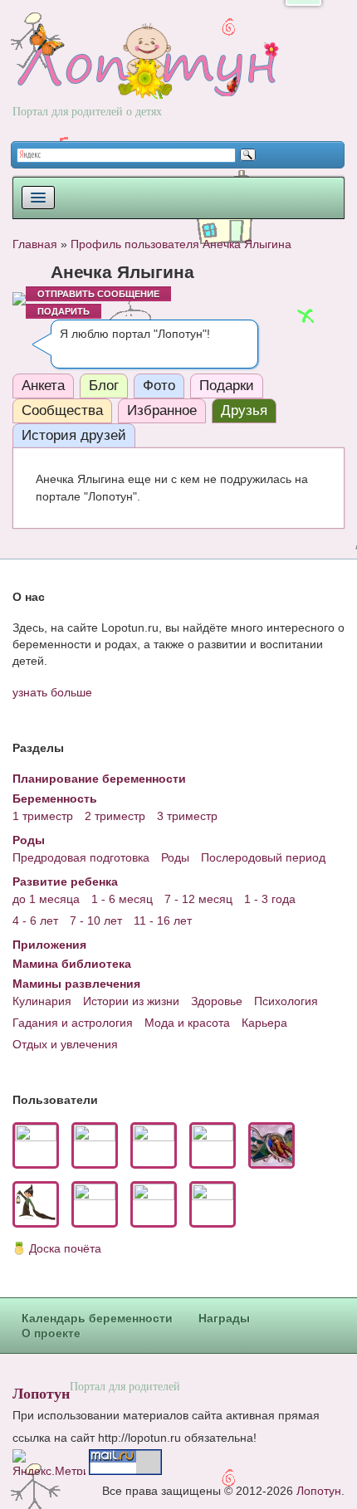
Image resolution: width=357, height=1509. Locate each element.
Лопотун (41, 1393)
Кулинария (41, 1001)
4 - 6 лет (35, 920)
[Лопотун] (145, 76)
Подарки (226, 385)
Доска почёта (65, 1248)
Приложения (49, 944)
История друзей (74, 435)
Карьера (264, 1022)
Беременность (54, 798)
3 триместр (187, 816)
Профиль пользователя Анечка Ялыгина (181, 244)
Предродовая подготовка (80, 857)
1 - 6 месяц (122, 899)
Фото (159, 385)
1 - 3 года (270, 899)
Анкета (43, 385)
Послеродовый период (263, 857)
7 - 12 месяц (198, 899)
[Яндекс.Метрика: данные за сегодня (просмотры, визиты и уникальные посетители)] (49, 1462)
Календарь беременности (97, 1318)
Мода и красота (187, 1022)
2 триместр (115, 816)
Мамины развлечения (76, 983)
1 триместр (42, 816)
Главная (34, 244)
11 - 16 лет (163, 920)
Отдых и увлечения (65, 1044)
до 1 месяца (46, 899)
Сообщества (62, 410)
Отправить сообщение (98, 294)
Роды (28, 840)
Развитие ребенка (65, 881)
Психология (286, 1001)
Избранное (162, 410)
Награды (224, 1318)
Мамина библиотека (71, 963)
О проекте (51, 1333)
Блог (104, 385)
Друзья (244, 410)
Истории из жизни (131, 1001)
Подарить (63, 311)
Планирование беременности (99, 778)
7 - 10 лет (96, 920)
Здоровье (216, 1001)
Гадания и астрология (72, 1022)
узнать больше (52, 692)
